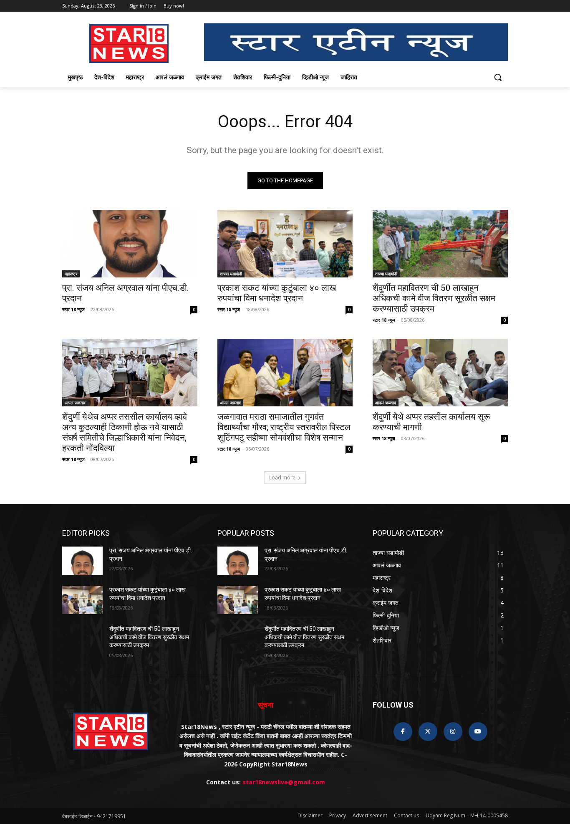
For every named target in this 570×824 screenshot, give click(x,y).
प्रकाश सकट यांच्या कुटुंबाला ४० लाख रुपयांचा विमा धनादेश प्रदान (276, 293)
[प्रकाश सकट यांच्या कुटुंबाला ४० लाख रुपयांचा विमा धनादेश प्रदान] (285, 243)
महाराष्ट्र (71, 274)
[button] (498, 77)
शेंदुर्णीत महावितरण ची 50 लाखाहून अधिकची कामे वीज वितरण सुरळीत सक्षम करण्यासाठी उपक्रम (434, 298)
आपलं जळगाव (75, 403)
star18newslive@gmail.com (283, 782)
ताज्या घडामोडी (231, 274)
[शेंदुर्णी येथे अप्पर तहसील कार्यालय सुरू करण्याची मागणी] (440, 372)
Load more (282, 477)
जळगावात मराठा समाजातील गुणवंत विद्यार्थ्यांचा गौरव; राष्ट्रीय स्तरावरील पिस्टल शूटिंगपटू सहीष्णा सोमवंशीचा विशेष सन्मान (284, 427)
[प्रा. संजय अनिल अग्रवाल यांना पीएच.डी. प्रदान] (129, 243)
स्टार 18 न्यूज (73, 309)
